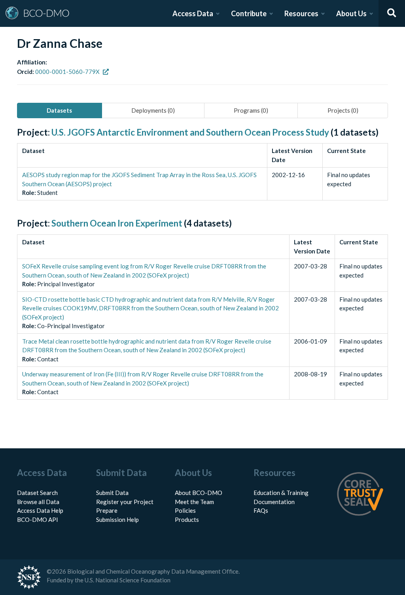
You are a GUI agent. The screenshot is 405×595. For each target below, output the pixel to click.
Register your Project (124, 501)
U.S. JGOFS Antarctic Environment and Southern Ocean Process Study (190, 132)
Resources (301, 13)
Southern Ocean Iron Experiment (116, 223)
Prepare (106, 510)
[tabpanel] (202, 272)
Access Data (192, 13)
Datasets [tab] (59, 110)
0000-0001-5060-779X (67, 71)
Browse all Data (38, 501)
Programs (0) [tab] (251, 110)
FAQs (261, 510)
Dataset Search (37, 492)
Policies (185, 510)
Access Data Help (40, 510)
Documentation (274, 501)
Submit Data (112, 492)
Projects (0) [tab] (342, 110)
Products (187, 519)
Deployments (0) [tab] (153, 110)
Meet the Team (194, 501)
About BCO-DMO (198, 492)
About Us (351, 13)
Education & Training (281, 492)
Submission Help (117, 519)
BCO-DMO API (37, 519)
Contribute (249, 13)
